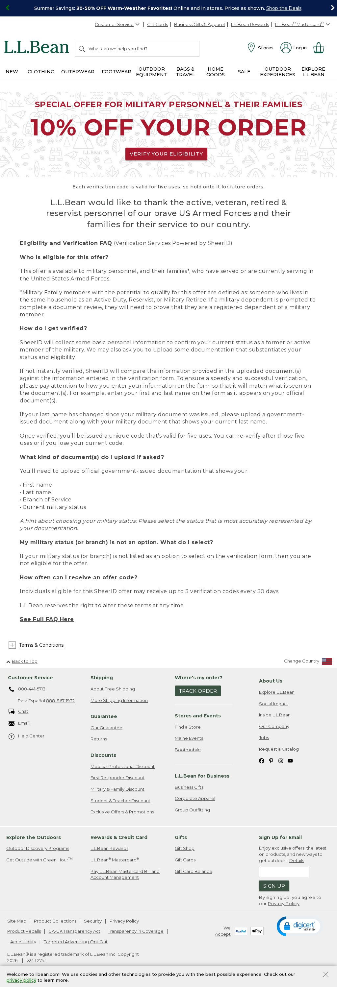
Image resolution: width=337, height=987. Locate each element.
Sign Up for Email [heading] (280, 837)
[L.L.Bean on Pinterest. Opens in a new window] (271, 760)
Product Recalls (24, 931)
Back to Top (25, 661)
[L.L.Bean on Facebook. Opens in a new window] (261, 760)
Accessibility (23, 941)
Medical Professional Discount (123, 766)
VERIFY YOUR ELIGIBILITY (166, 154)
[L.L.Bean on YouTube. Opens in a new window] (290, 760)
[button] (299, 926)
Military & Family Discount (117, 789)
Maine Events (189, 738)
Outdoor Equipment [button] (151, 72)
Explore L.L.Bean (277, 692)
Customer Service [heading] (30, 678)
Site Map (16, 921)
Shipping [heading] (102, 678)
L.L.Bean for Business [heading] (202, 776)
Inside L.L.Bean (275, 714)
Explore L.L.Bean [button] (313, 72)
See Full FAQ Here (47, 619)
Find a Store (188, 727)
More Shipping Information (119, 700)
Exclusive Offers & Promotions (122, 811)
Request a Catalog (279, 749)
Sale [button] (244, 72)
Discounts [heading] (103, 755)
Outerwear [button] (77, 72)
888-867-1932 (60, 700)
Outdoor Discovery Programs (37, 848)
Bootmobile (188, 749)
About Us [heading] (270, 681)
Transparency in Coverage (136, 931)
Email (24, 723)
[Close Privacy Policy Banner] (325, 975)
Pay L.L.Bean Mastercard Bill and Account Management (125, 874)
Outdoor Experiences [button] (277, 72)
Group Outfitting (192, 809)
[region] (168, 8)
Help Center (31, 735)
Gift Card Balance (193, 871)
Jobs (264, 737)
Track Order (198, 691)
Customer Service (114, 24)
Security (93, 921)
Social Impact (273, 703)
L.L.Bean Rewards (250, 24)
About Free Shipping (113, 688)
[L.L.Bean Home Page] (38, 48)
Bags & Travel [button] (185, 72)
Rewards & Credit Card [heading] (119, 837)
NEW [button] (12, 72)
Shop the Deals (283, 8)
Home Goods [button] (215, 72)
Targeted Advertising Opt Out (76, 941)
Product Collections (55, 921)
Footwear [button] (116, 72)
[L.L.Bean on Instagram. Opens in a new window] (280, 760)
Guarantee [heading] (104, 716)
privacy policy (21, 980)
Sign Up (274, 886)
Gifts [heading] (181, 837)
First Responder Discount (117, 777)
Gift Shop (184, 848)
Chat (23, 711)
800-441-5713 (31, 688)
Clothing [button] (41, 72)
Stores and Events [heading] (198, 716)
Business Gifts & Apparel (199, 24)
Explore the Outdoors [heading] (33, 837)
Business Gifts (189, 787)
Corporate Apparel (195, 798)
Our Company (274, 726)
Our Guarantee (106, 727)
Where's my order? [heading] (198, 678)
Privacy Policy (283, 903)
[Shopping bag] (321, 48)
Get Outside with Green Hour (39, 859)
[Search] (82, 49)
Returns (99, 738)
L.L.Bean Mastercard (115, 859)
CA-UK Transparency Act (74, 931)
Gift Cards (157, 24)
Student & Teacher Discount (120, 800)
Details (296, 860)
